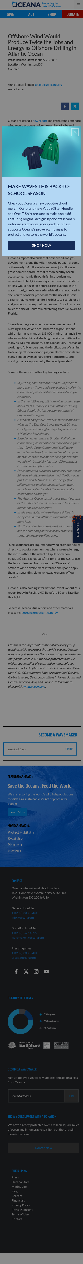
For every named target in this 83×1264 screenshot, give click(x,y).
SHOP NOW (41, 245)
